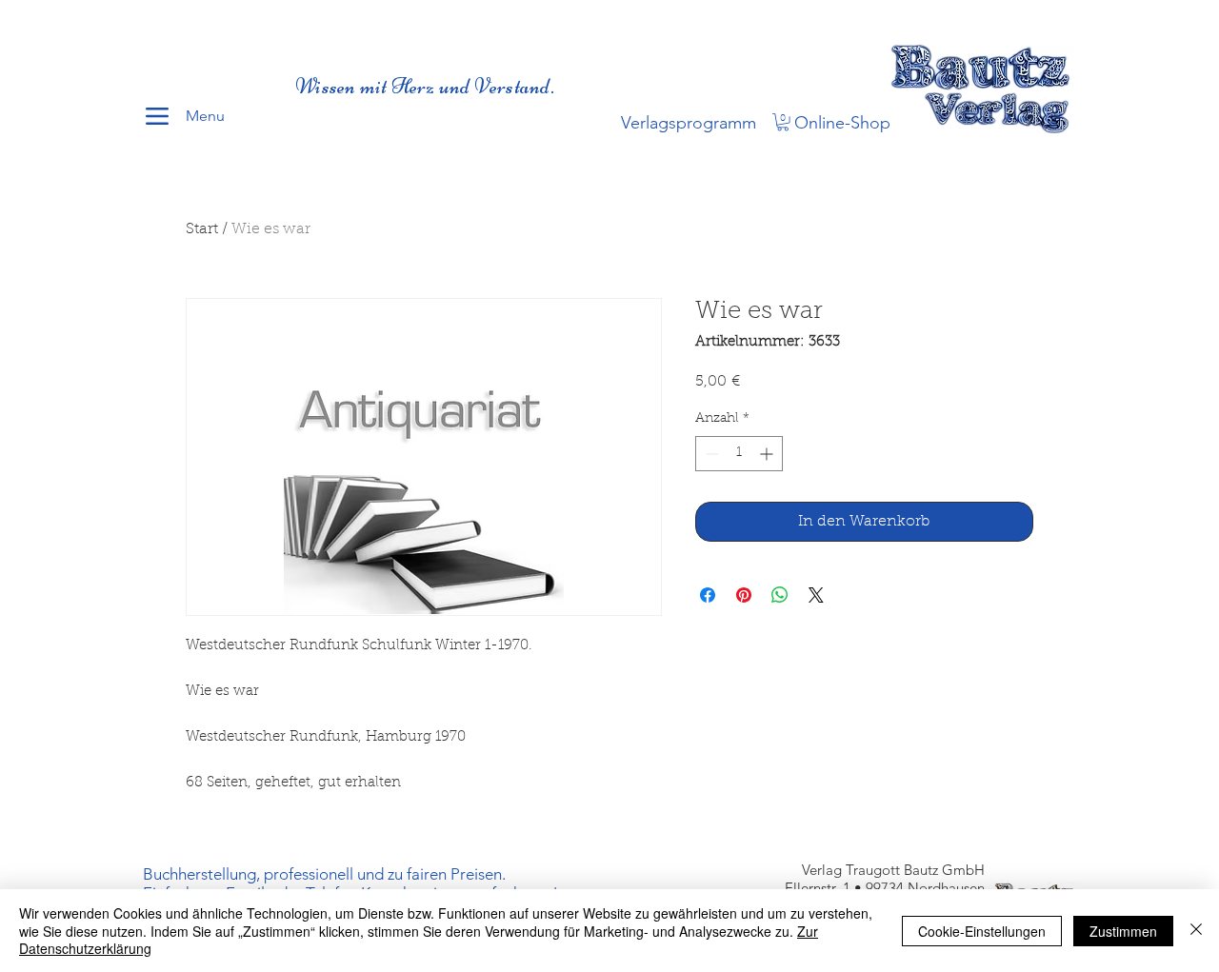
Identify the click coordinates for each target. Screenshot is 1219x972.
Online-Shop (842, 122)
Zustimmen (1123, 931)
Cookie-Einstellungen (982, 931)
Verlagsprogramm (688, 122)
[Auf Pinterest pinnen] (743, 595)
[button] (782, 121)
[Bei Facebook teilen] (707, 595)
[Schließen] (1196, 930)
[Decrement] (710, 453)
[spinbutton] (739, 453)
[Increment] (768, 453)
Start (202, 229)
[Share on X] (816, 595)
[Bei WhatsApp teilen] (780, 595)
